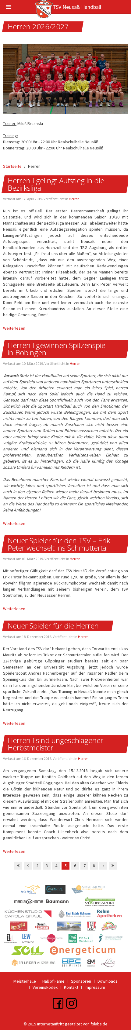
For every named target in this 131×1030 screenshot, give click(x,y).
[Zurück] (28, 866)
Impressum (95, 987)
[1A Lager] (36, 964)
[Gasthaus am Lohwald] (111, 964)
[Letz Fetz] (33, 890)
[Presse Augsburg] (72, 927)
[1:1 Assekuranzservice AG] (13, 939)
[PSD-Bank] (83, 939)
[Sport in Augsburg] (45, 927)
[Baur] (102, 903)
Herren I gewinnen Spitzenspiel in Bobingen (57, 348)
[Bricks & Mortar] (94, 964)
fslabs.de (99, 1024)
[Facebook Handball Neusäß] (58, 1003)
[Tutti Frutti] (111, 927)
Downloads (107, 981)
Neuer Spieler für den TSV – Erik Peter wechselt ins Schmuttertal (59, 544)
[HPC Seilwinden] (74, 964)
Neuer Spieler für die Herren (53, 626)
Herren (74, 198)
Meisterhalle (24, 981)
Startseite (12, 166)
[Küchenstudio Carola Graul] (31, 915)
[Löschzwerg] (21, 927)
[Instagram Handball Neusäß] (71, 1003)
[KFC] (94, 927)
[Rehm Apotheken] (112, 915)
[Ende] (113, 866)
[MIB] (77, 915)
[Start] (18, 866)
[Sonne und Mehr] (90, 890)
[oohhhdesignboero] (54, 939)
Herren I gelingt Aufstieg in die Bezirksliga (56, 184)
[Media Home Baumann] (48, 903)
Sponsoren (81, 981)
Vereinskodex (45, 987)
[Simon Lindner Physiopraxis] (113, 939)
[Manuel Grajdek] (58, 890)
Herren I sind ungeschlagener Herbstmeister (55, 744)
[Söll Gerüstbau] (30, 952)
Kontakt (71, 987)
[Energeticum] (85, 952)
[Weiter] (103, 866)
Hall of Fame (53, 981)
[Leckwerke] (30, 939)
